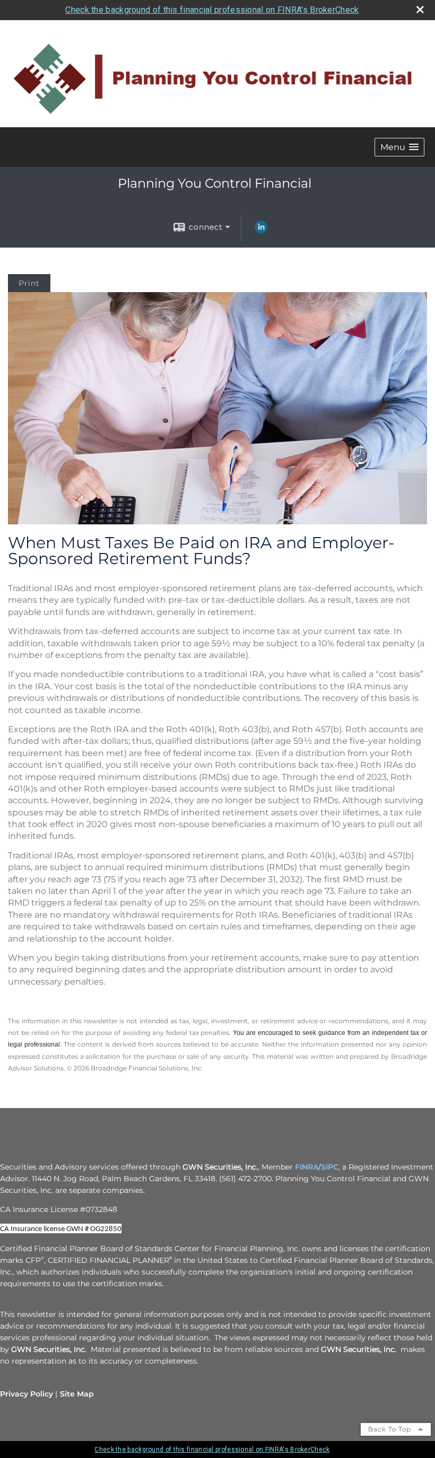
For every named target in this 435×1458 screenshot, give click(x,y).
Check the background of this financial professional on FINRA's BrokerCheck (212, 10)
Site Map (77, 1394)
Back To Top (390, 1429)
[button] (399, 147)
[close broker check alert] (420, 9)
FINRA (306, 1167)
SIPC (329, 1167)
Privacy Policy (26, 1394)
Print (29, 283)
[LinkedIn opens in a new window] (261, 230)
